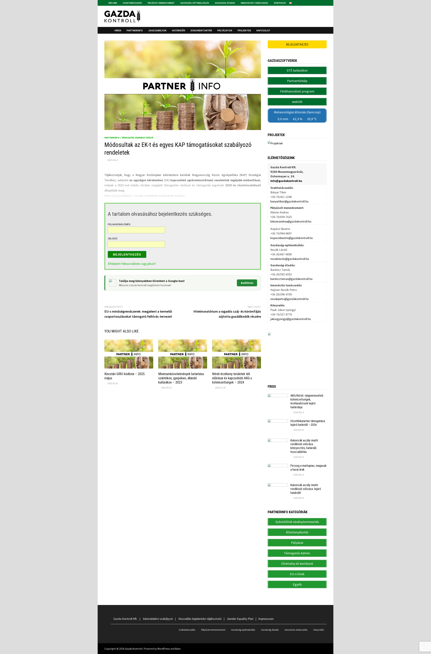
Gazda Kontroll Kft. (125, 619)
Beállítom (247, 282)
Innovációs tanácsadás (254, 2)
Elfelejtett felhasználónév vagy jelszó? (132, 264)
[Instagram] (325, 3)
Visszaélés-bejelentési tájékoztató (200, 619)
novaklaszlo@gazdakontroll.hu (289, 259)
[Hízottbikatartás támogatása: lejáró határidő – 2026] (278, 421)
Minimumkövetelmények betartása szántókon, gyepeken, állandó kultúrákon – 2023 (181, 378)
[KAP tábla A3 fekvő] (297, 353)
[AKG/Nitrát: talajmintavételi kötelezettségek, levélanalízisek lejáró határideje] (278, 396)
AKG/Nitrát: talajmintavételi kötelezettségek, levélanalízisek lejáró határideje (306, 401)
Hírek (117, 30)
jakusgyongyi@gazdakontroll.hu (290, 319)
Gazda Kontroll (134, 648)
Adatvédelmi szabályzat (158, 619)
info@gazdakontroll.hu (286, 181)
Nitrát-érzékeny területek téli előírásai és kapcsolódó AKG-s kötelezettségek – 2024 (232, 378)
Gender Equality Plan (240, 619)
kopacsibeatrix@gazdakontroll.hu (291, 238)
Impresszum (266, 619)
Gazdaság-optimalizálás (194, 2)
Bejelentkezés (127, 254)
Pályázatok (224, 30)
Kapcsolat (263, 30)
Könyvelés (279, 2)
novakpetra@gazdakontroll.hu (289, 299)
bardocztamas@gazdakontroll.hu (291, 279)
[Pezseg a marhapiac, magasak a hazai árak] (278, 466)
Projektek (244, 30)
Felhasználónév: (119, 224)
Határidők (178, 30)
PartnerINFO (135, 30)
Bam (177, 648)
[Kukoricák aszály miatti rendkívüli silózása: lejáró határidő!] (278, 485)
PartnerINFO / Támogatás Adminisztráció (128, 137)
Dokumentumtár (201, 30)
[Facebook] (321, 3)
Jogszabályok (157, 30)
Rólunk (112, 2)
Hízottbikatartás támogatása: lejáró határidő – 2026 (307, 423)
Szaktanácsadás (132, 2)
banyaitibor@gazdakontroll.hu (289, 201)
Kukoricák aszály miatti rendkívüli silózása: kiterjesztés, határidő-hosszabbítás (304, 446)
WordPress (163, 648)
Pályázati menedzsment (161, 2)
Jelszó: (113, 238)
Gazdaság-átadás (224, 2)
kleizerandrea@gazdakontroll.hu (290, 221)
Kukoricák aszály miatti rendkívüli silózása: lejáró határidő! (305, 489)
